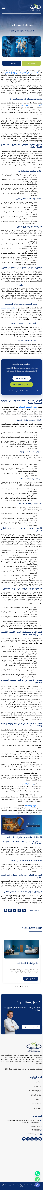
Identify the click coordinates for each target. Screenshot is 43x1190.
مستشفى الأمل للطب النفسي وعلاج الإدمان (21, 73)
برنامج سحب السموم (8, 308)
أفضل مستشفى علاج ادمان (31, 105)
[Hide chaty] (37, 1184)
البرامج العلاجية (36, 1090)
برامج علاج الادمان (16, 31)
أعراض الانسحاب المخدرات (28, 407)
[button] (24, 910)
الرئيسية (30, 31)
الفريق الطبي (37, 1099)
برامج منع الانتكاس (30, 805)
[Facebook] (40, 1139)
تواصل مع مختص (22, 378)
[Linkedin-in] (28, 1139)
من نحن (38, 1082)
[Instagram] (36, 1139)
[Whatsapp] (37, 1179)
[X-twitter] (32, 1139)
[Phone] (37, 1173)
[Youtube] (24, 1139)
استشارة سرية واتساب (21, 384)
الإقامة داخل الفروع (35, 1095)
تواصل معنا (37, 1108)
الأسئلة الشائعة (36, 1104)
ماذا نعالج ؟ (37, 1086)
